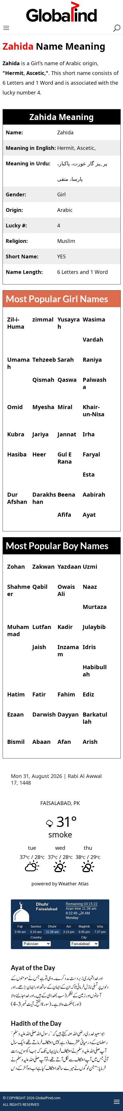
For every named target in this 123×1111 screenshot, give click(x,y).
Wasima (94, 319)
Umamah (18, 363)
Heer (39, 454)
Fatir (39, 694)
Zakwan (43, 566)
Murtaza (95, 607)
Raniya (92, 359)
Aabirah (94, 494)
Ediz (88, 694)
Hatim (16, 694)
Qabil (39, 587)
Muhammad (18, 630)
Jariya (40, 434)
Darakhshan (44, 498)
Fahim (66, 694)
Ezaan (15, 714)
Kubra (15, 434)
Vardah (93, 339)
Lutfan (41, 627)
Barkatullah (95, 718)
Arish (90, 742)
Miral (64, 407)
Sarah (65, 359)
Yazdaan (69, 566)
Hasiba (17, 454)
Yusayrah (68, 323)
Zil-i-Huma (15, 323)
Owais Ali (66, 590)
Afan (64, 742)
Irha (89, 434)
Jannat (66, 434)
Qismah (43, 380)
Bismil (16, 742)
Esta (89, 474)
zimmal (42, 319)
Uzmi (90, 566)
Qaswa (67, 380)
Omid (15, 407)
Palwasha (94, 383)
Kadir (65, 627)
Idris (89, 647)
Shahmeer (18, 590)
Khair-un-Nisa (93, 410)
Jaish (39, 647)
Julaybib (94, 627)
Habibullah (95, 670)
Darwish (44, 714)
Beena (66, 494)
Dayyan (68, 714)
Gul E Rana (64, 457)
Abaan (41, 742)
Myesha (43, 407)
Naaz (90, 587)
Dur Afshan (17, 498)
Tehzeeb (44, 359)
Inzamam (68, 650)
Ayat (89, 514)
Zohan (16, 566)
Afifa (64, 514)
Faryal (91, 454)
